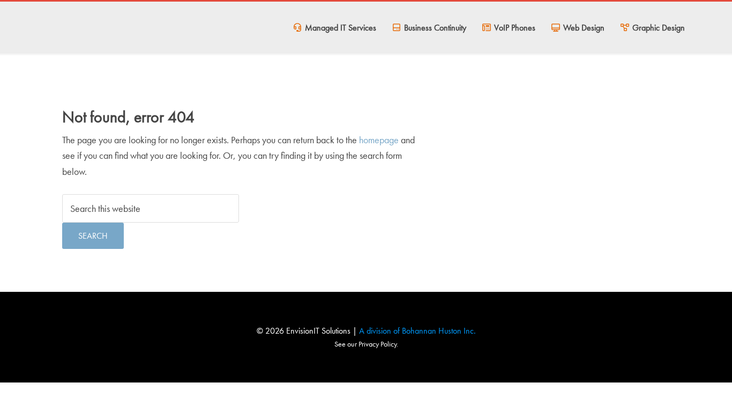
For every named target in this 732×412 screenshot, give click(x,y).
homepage (379, 140)
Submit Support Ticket (121, 35)
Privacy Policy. (377, 344)
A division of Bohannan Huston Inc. (417, 330)
